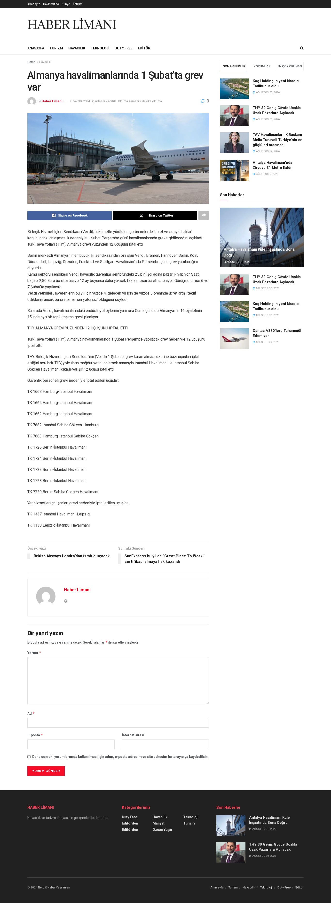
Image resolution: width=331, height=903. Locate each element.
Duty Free (124, 48)
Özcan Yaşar (163, 830)
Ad (31, 713)
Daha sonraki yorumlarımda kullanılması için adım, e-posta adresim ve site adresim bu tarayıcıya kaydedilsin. (120, 757)
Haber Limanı (52, 101)
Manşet (159, 823)
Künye (66, 4)
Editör (144, 48)
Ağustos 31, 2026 (238, 262)
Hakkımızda (51, 4)
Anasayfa (33, 4)
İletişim (78, 4)
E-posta (35, 735)
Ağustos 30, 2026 (267, 288)
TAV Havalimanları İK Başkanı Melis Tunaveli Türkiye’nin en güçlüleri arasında (277, 139)
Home (31, 62)
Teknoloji (100, 48)
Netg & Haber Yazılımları (54, 887)
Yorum (34, 652)
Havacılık (76, 48)
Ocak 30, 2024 (80, 101)
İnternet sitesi (133, 735)
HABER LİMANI (71, 25)
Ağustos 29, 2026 (267, 342)
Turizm (56, 48)
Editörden (130, 823)
